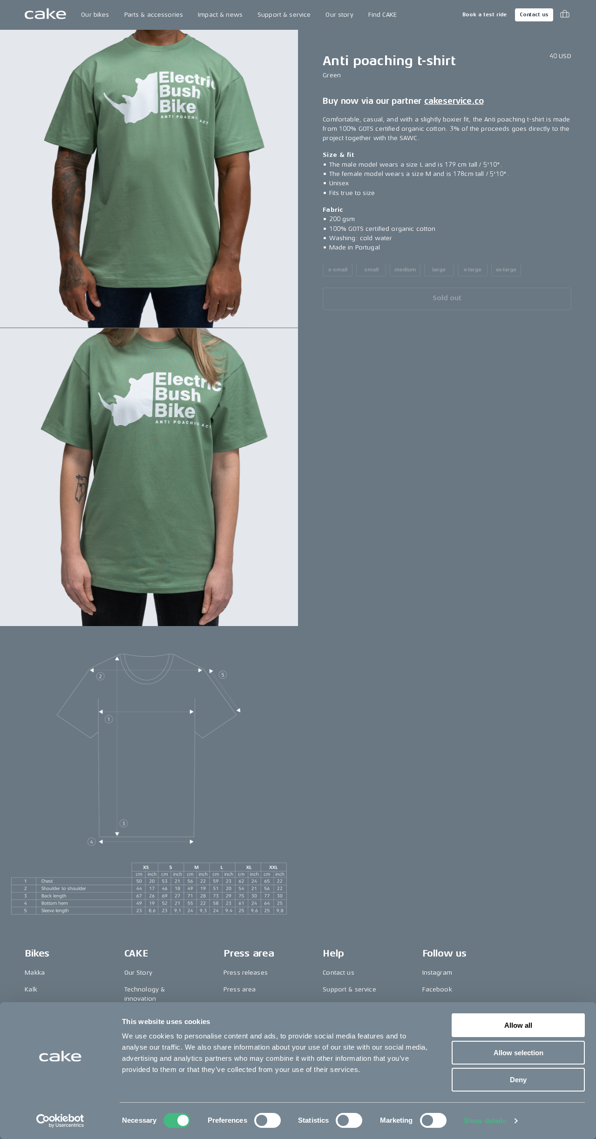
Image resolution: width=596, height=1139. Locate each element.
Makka (35, 972)
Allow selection (518, 1053)
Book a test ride (484, 15)
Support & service (284, 14)
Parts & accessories (153, 14)
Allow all (518, 1025)
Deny (518, 1080)
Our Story (138, 972)
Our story (339, 14)
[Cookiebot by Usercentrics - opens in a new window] (60, 1121)
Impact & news (220, 14)
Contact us (534, 15)
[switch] (267, 1120)
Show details (485, 1121)
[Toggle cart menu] (565, 15)
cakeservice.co (453, 101)
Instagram (437, 972)
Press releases (246, 972)
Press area (240, 989)
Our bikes (95, 14)
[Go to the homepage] (45, 14)
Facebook (437, 989)
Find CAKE (382, 14)
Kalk (31, 989)
